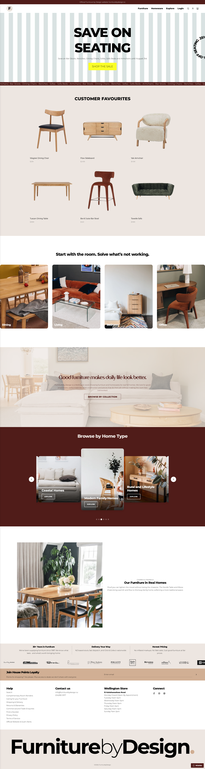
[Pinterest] (164, 693)
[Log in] (192, 8)
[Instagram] (159, 693)
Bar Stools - (66, 84)
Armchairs (52, 84)
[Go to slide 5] (106, 519)
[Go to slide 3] (101, 519)
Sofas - (30, 84)
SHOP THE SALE (102, 66)
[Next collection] (173, 479)
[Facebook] (154, 693)
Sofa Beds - (40, 84)
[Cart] (197, 8)
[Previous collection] (31, 479)
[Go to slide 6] (108, 519)
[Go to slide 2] (99, 519)
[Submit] (196, 674)
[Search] (188, 8)
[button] (21, 585)
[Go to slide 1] (96, 519)
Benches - (21, 84)
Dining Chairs (79, 84)
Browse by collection (102, 397)
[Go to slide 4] (103, 519)
